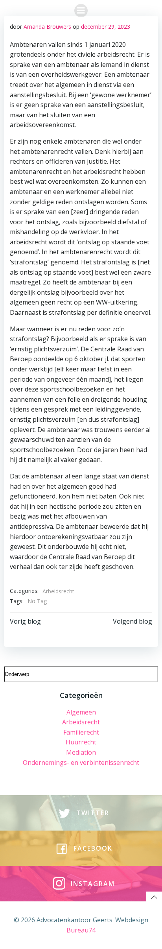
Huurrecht (81, 742)
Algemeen (81, 712)
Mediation (81, 752)
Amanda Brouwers (47, 26)
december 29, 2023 (105, 26)
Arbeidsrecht (58, 591)
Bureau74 (81, 930)
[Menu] (81, 10)
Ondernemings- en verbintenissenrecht (81, 762)
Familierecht (81, 732)
